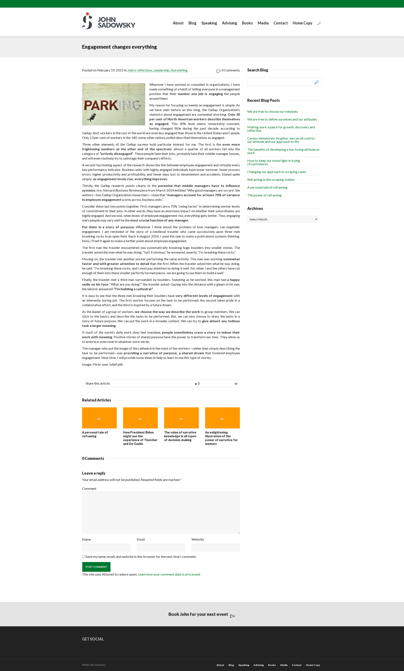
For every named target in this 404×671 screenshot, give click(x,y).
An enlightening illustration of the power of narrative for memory (221, 438)
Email (141, 539)
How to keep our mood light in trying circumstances (273, 162)
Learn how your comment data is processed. (169, 574)
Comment (89, 488)
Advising (229, 23)
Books (247, 23)
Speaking (209, 23)
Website (197, 539)
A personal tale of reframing (95, 434)
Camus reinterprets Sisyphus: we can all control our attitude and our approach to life (281, 140)
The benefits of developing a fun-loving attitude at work (283, 151)
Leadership (161, 70)
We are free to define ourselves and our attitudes (282, 119)
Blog (193, 23)
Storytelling (179, 70)
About (178, 23)
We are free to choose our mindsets (272, 111)
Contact (281, 23)
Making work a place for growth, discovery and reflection (281, 128)
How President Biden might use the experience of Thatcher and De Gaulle (140, 438)
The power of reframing (264, 195)
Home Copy (302, 23)
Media (263, 23)
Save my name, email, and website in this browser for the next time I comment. (140, 556)
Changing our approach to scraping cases (276, 172)
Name (86, 539)
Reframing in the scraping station (271, 179)
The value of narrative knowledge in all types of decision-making (180, 436)
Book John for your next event (198, 614)
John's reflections (139, 70)
